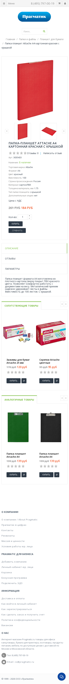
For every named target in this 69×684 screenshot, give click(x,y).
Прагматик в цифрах (14, 524)
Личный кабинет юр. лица (17, 567)
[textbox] (34, 31)
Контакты (7, 530)
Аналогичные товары (19, 399)
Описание (11, 248)
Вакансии (7, 625)
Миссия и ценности (13, 541)
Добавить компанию (14, 561)
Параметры (12, 268)
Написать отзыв (52, 153)
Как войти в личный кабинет (19, 603)
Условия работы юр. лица (17, 546)
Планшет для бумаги (51, 39)
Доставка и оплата (13, 598)
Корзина (7, 572)
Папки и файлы (27, 39)
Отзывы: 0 (33, 153)
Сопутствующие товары (21, 305)
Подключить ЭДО (12, 583)
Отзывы (10, 258)
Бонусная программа (14, 577)
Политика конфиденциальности (21, 619)
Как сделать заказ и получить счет (23, 614)
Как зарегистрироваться (17, 609)
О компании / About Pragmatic (20, 519)
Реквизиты (8, 535)
